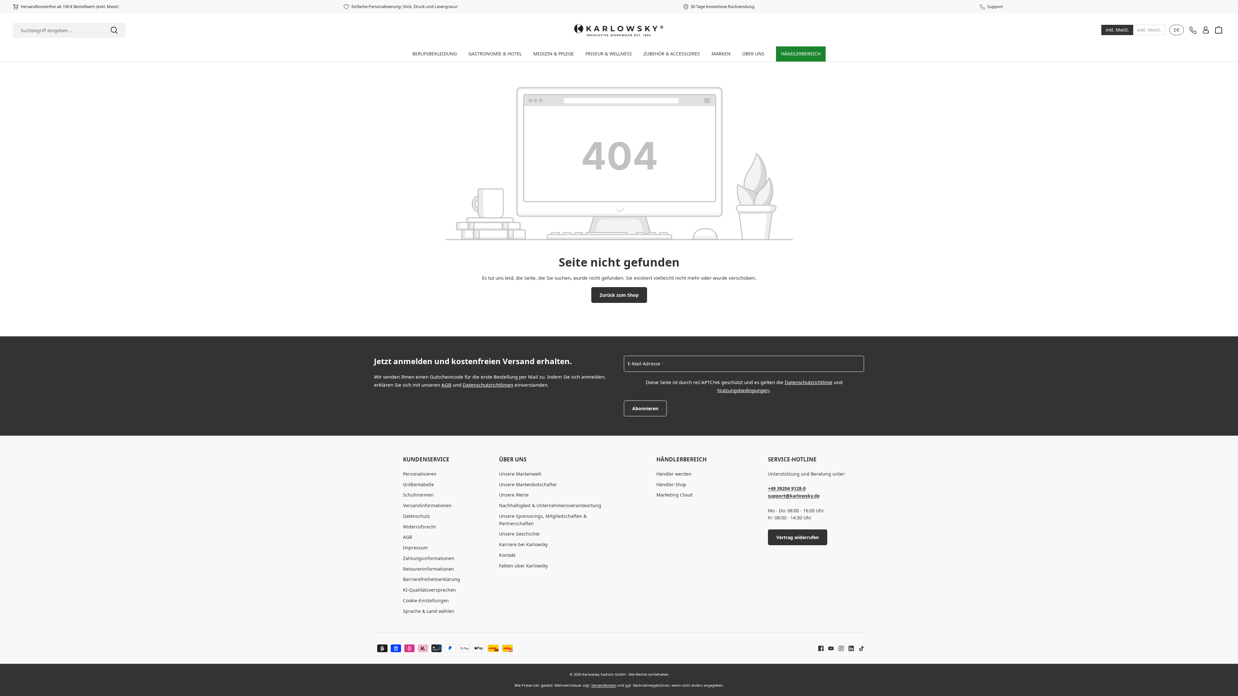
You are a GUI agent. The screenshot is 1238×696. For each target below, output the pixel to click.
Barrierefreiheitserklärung (431, 579)
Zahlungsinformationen (428, 558)
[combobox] (58, 30)
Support (995, 6)
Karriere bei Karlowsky (523, 544)
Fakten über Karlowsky (523, 566)
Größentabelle (418, 484)
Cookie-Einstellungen (426, 600)
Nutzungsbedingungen (743, 390)
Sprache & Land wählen (428, 611)
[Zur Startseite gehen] (619, 30)
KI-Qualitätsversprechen (429, 590)
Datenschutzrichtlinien (488, 385)
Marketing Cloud (674, 495)
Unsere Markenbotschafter (528, 484)
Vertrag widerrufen (797, 537)
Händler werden (674, 474)
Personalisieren (420, 474)
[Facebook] (821, 648)
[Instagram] (839, 648)
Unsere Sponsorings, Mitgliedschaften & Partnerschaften (543, 520)
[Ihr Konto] (1205, 29)
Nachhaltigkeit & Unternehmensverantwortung (550, 505)
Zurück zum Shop (619, 295)
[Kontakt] (1193, 30)
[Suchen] (114, 30)
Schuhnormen (418, 495)
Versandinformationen (427, 505)
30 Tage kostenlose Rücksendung (722, 6)
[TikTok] (859, 648)
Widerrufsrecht (419, 527)
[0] (1117, 30)
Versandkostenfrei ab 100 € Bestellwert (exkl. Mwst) (70, 6)
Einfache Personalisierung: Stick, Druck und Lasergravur (404, 6)
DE (1177, 30)
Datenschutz (416, 516)
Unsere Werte (514, 495)
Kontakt (507, 555)
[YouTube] (828, 648)
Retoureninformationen (428, 569)
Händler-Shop (671, 484)
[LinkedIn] (849, 648)
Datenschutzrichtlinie (808, 382)
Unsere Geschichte (519, 534)
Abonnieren (645, 408)
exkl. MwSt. (1149, 30)
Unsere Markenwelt (520, 474)
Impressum (415, 548)
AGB (446, 385)
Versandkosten (603, 685)
